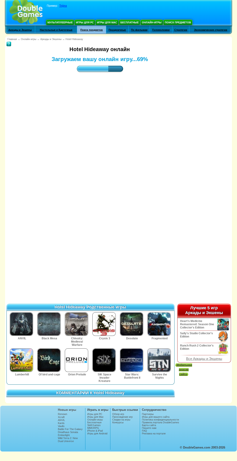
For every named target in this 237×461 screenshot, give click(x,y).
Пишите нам (149, 428)
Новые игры (67, 409)
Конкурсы (118, 422)
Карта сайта (149, 425)
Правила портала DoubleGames (160, 422)
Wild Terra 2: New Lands (68, 439)
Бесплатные (129, 22)
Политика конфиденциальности (160, 419)
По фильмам (139, 29)
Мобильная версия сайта (184, 369)
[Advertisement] (99, 117)
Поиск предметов (178, 22)
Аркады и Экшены (20, 29)
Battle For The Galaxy (70, 429)
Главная (12, 39)
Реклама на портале (154, 433)
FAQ (144, 430)
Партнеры (148, 414)
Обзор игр (118, 414)
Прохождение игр (122, 416)
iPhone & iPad (95, 430)
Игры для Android (97, 433)
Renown (62, 414)
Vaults (61, 426)
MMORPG (93, 428)
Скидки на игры (121, 419)
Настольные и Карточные (56, 29)
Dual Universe (66, 441)
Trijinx (63, 5)
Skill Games (94, 425)
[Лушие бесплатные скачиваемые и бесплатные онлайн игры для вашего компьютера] (26, 12)
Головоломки (161, 29)
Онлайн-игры (152, 22)
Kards (61, 423)
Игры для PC (85, 22)
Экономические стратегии (210, 29)
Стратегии (180, 29)
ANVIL (61, 420)
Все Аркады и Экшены (204, 359)
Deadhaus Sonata (68, 432)
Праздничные (117, 29)
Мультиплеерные (60, 22)
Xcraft (61, 417)
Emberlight (64, 435)
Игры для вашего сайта (155, 416)
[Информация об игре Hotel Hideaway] (8, 40)
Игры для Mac (107, 22)
